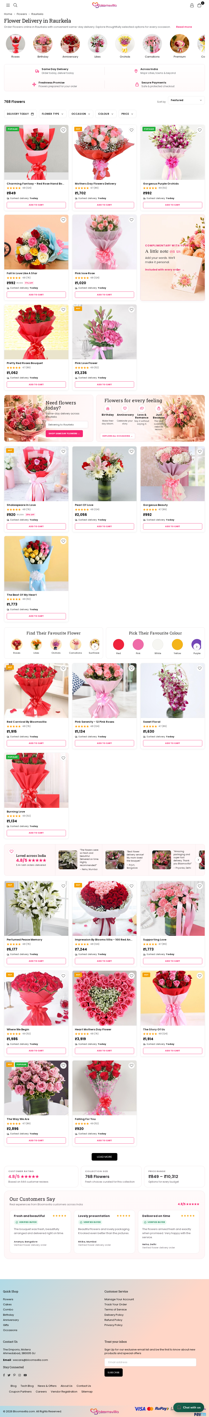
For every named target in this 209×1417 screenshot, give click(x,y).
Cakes (7, 1304)
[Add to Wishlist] (63, 130)
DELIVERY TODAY (18, 114)
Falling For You (85, 1119)
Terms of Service (115, 1309)
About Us (66, 1386)
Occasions (10, 1330)
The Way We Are (18, 1119)
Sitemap (87, 1392)
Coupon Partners (20, 1392)
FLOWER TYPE (50, 114)
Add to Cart (36, 204)
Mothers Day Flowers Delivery (95, 183)
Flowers (8, 1299)
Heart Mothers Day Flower (93, 1029)
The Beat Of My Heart (22, 595)
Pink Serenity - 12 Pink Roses (94, 722)
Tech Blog (27, 1386)
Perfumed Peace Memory (24, 939)
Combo (8, 1309)
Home (8, 14)
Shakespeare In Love (21, 505)
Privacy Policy (113, 1325)
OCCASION (78, 114)
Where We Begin (18, 1029)
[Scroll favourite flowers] (94, 646)
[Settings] (192, 5)
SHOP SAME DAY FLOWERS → (64, 433)
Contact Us (84, 1386)
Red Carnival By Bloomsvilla (27, 722)
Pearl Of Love (84, 505)
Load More (104, 1157)
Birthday (8, 1315)
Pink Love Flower (86, 363)
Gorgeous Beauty (155, 505)
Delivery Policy (113, 1315)
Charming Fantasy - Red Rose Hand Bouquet (36, 183)
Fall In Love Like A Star (22, 273)
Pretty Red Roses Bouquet (25, 363)
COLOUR (103, 114)
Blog (14, 1386)
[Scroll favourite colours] (196, 646)
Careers (41, 1392)
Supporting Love (154, 939)
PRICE (125, 114)
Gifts (6, 1325)
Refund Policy (113, 1320)
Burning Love (16, 811)
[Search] (15, 5)
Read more (184, 27)
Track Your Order (115, 1304)
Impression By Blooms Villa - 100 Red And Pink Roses (104, 939)
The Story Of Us (154, 1029)
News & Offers (47, 1386)
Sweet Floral (151, 722)
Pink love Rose (85, 273)
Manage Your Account (119, 1299)
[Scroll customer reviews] (198, 859)
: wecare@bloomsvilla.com (29, 1360)
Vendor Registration (64, 1392)
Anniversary (11, 1320)
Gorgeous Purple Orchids (161, 183)
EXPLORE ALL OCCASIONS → (117, 436)
